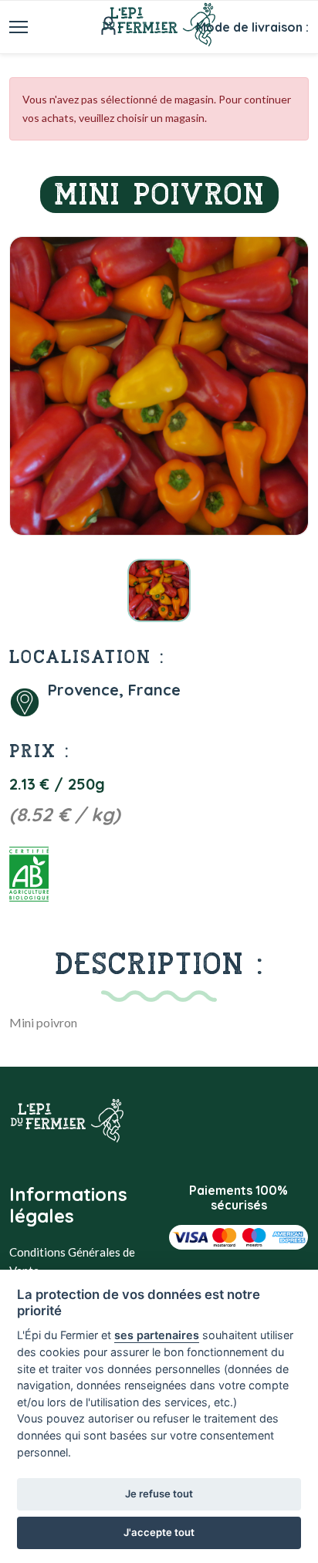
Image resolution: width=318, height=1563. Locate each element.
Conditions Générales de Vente (72, 1261)
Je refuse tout (159, 1493)
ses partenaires (156, 1334)
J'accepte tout (159, 1532)
